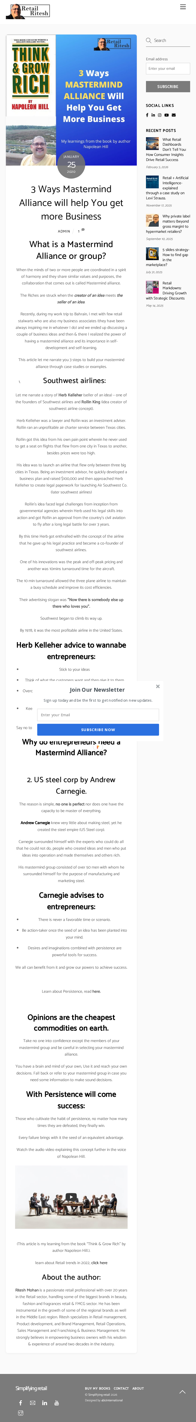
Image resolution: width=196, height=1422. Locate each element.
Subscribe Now (98, 729)
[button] (97, 689)
